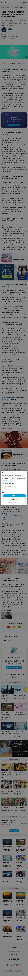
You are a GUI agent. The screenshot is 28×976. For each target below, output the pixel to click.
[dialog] (14, 488)
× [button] (24, 472)
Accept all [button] (14, 495)
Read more (4, 480)
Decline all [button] (14, 499)
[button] (14, 503)
